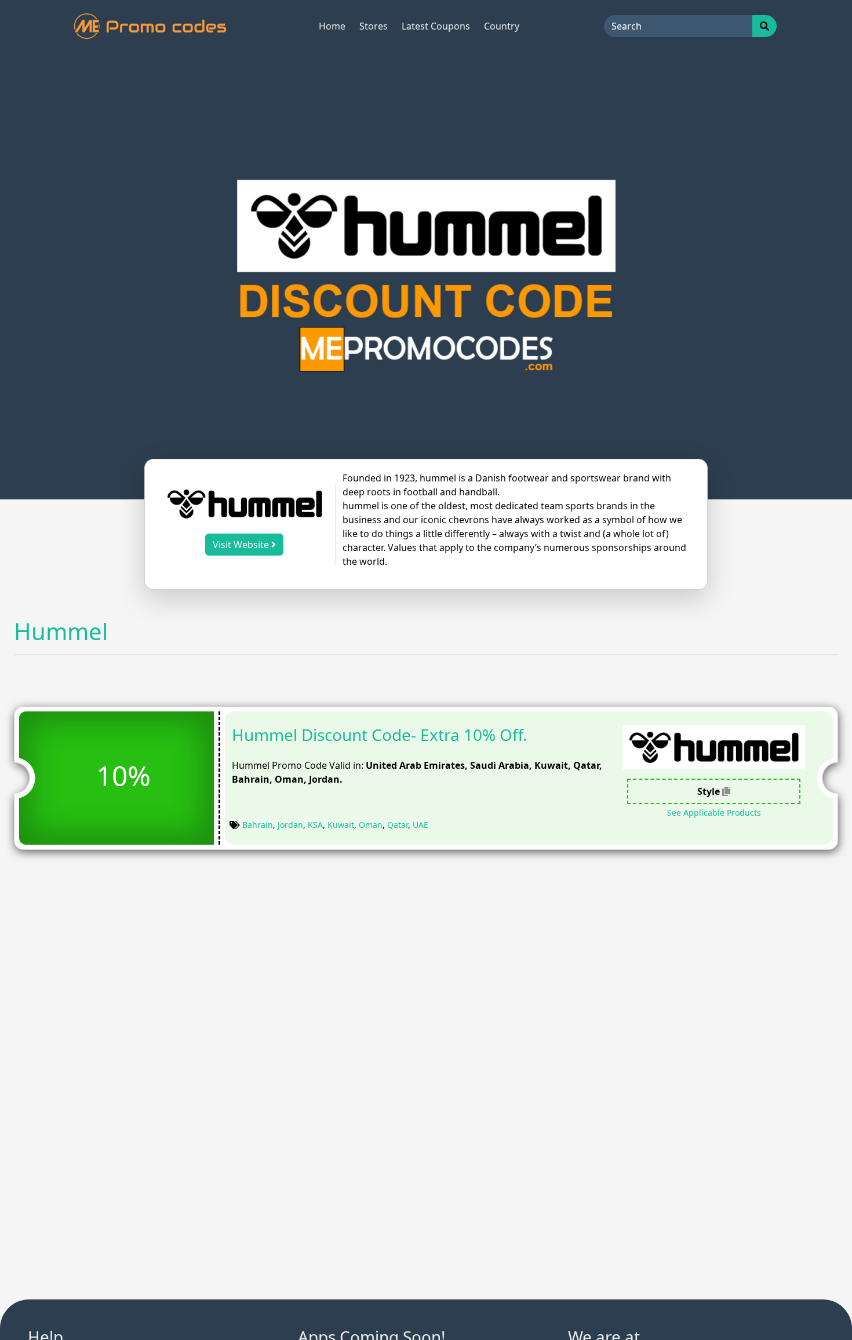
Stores (373, 26)
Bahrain (257, 824)
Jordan (290, 824)
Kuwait (340, 824)
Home (332, 26)
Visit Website (242, 544)
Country (501, 26)
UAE (420, 824)
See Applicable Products (714, 812)
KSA (315, 824)
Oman (371, 824)
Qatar (397, 824)
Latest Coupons (436, 26)
